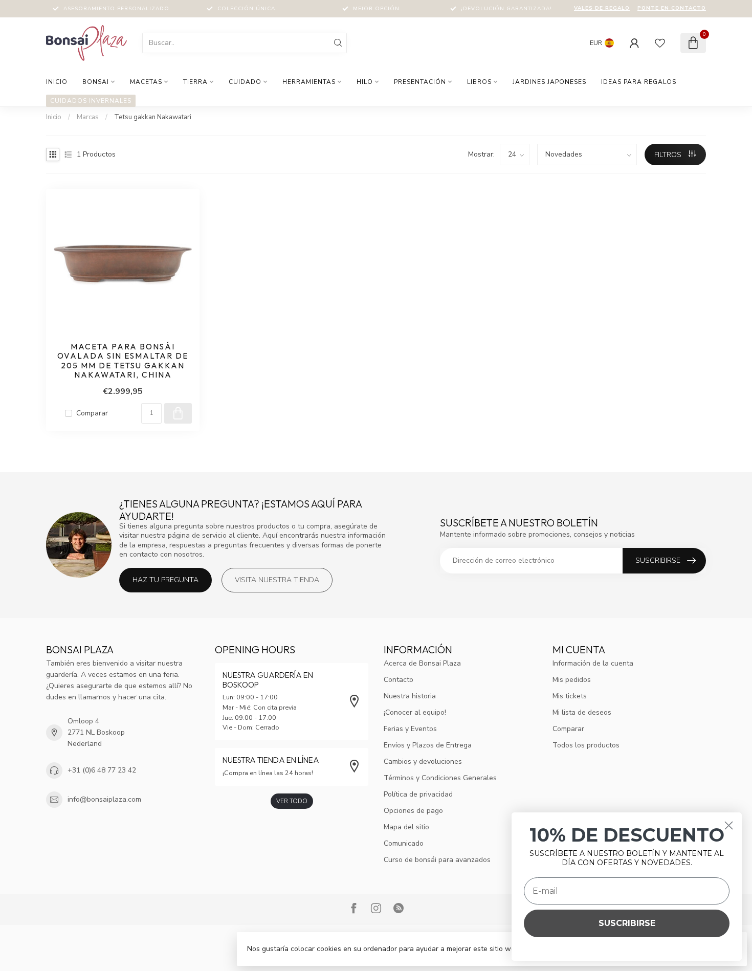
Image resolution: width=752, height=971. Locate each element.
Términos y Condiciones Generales (440, 778)
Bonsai (95, 82)
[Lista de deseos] (660, 43)
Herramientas (309, 82)
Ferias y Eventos (410, 729)
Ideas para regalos (638, 82)
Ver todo (291, 801)
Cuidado (245, 82)
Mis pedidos (571, 680)
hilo (365, 82)
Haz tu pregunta (165, 580)
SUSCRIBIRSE (627, 923)
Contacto (398, 680)
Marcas (88, 117)
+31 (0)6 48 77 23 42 (102, 770)
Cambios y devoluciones (423, 761)
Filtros (668, 155)
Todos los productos (586, 745)
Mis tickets (569, 696)
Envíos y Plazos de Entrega (428, 745)
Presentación (420, 82)
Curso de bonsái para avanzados (437, 860)
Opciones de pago (413, 810)
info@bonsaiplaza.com (104, 799)
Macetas (146, 82)
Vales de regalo (602, 8)
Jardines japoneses (549, 82)
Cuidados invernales (90, 101)
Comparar (92, 413)
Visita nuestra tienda (277, 580)
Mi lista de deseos (581, 712)
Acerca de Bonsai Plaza (422, 663)
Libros (479, 82)
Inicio (57, 82)
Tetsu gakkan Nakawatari (152, 117)
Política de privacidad (418, 794)
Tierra (195, 82)
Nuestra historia (410, 696)
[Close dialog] (729, 825)
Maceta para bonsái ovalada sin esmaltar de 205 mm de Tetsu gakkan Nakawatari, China (122, 361)
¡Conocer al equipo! (415, 712)
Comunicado (404, 843)
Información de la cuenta (592, 663)
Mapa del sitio (406, 827)
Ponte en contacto (671, 8)
